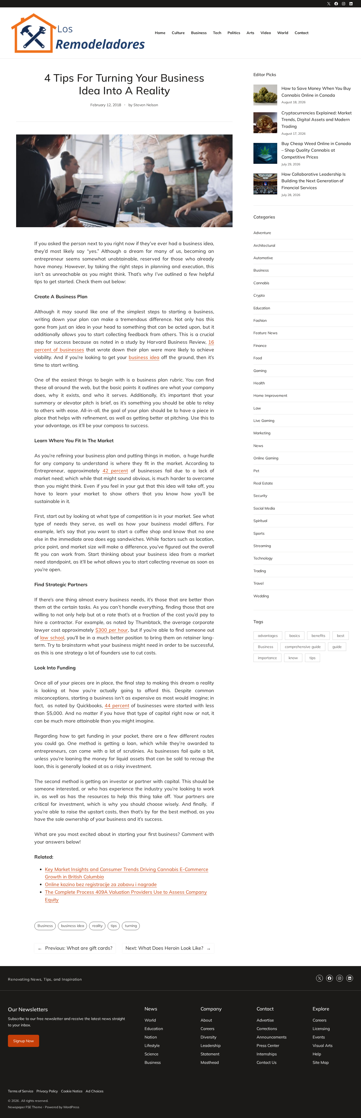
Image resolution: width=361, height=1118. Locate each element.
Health (259, 383)
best (340, 635)
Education (261, 308)
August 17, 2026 (293, 134)
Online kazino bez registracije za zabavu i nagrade (101, 884)
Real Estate (263, 483)
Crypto (259, 295)
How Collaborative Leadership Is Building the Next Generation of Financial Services (313, 180)
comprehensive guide (303, 646)
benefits (318, 635)
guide (337, 646)
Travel (258, 583)
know (293, 657)
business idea (72, 925)
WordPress (71, 1107)
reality (97, 925)
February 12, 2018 (105, 105)
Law (257, 408)
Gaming (259, 370)
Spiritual (260, 520)
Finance (260, 345)
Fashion (260, 320)
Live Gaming (263, 420)
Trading (259, 571)
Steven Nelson (145, 105)
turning (131, 925)
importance (267, 657)
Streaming (262, 545)
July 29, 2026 (290, 164)
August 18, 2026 (293, 102)
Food (257, 358)
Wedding (261, 596)
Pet (256, 470)
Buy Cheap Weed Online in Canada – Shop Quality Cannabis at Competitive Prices (316, 150)
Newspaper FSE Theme (25, 1107)
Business (45, 925)
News (258, 445)
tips (114, 925)
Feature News (265, 332)
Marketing (261, 433)
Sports (259, 533)
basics (294, 635)
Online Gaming (265, 458)
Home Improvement (270, 395)
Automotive (263, 257)
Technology (262, 558)
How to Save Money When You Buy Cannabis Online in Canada (316, 92)
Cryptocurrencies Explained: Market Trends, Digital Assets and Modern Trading (316, 119)
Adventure (262, 232)
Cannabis (261, 283)
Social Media (264, 508)
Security (260, 495)
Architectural (264, 245)
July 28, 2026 (290, 195)
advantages (268, 635)
